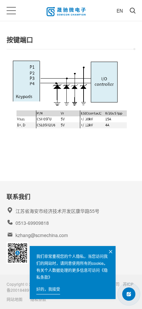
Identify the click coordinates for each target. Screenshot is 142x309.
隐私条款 (38, 299)
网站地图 (14, 299)
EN (120, 10)
